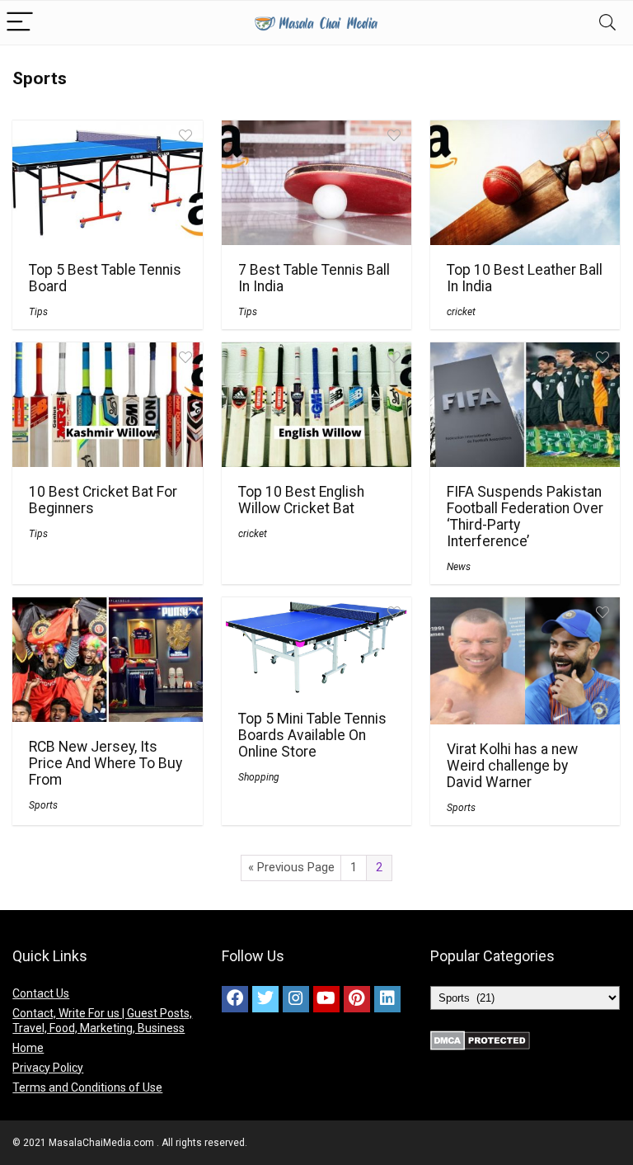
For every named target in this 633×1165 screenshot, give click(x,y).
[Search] (607, 23)
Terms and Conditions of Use (87, 1087)
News (459, 567)
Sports (43, 805)
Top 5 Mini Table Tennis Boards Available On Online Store (312, 735)
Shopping (258, 777)
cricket (461, 312)
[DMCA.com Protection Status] (480, 1038)
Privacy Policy (47, 1067)
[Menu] (20, 23)
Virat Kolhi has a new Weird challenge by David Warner (512, 765)
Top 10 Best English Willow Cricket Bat (301, 499)
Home (28, 1047)
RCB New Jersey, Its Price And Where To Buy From (105, 763)
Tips (38, 312)
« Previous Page (291, 867)
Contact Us (40, 993)
